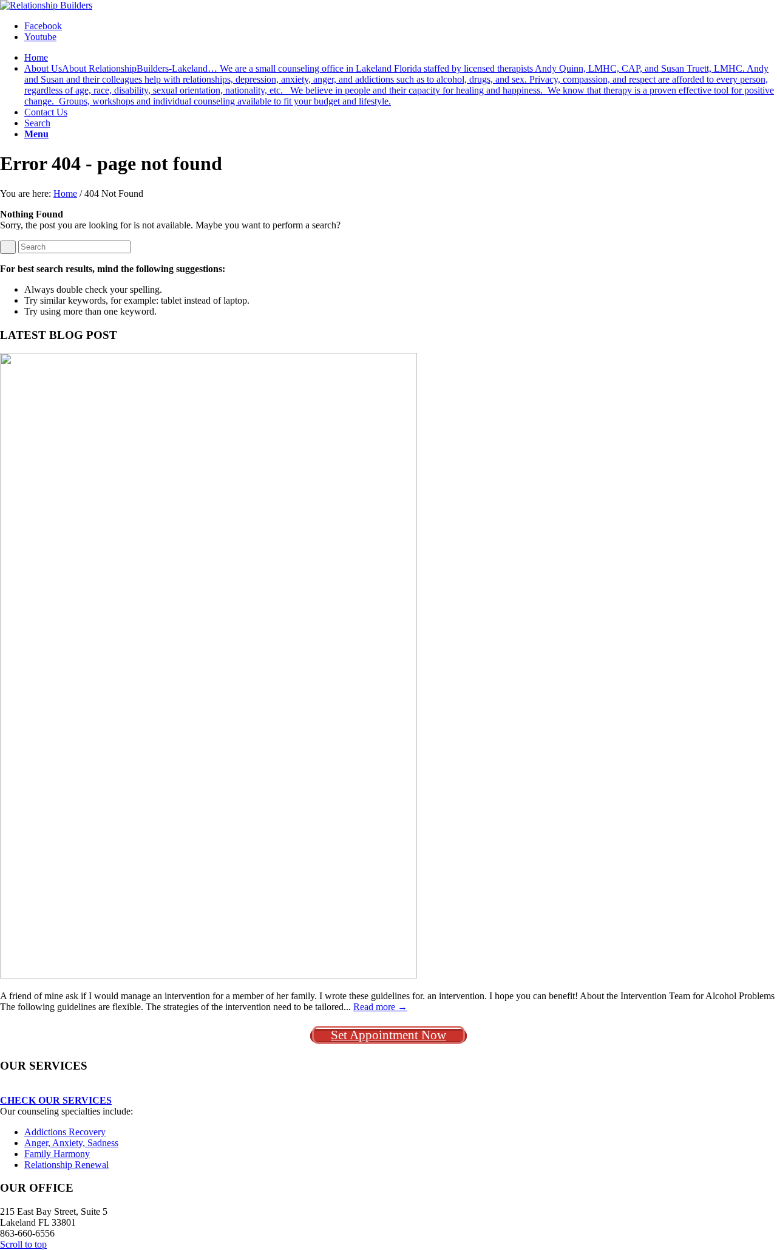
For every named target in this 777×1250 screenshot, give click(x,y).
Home (65, 193)
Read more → (380, 1007)
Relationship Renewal (66, 1164)
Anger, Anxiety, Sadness (71, 1143)
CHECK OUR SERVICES (56, 1100)
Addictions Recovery (65, 1132)
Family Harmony (57, 1154)
